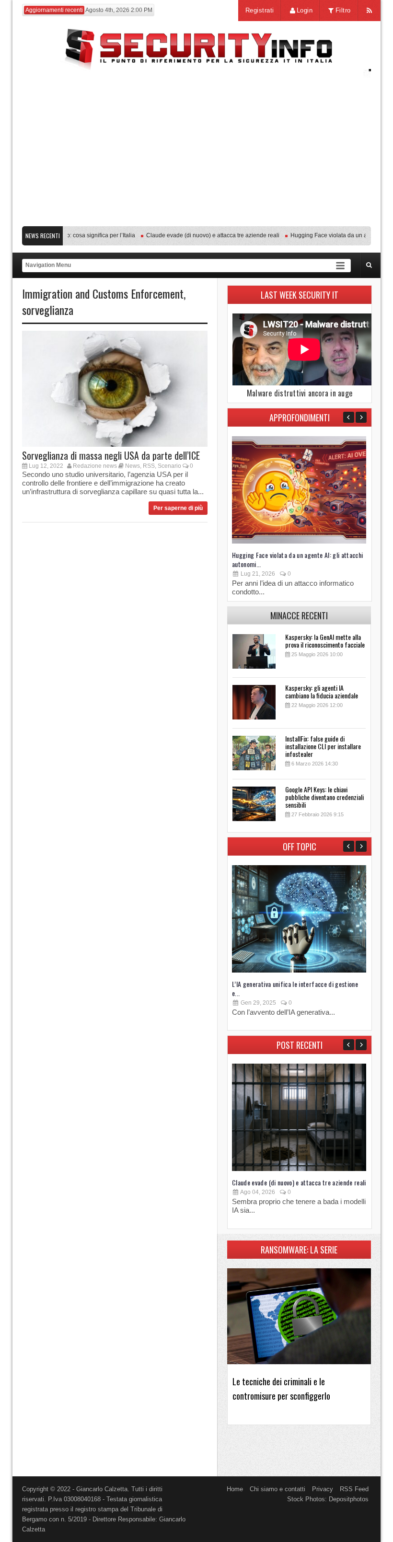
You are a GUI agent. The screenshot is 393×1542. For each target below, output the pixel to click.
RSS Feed (354, 1489)
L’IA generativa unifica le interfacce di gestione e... (295, 988)
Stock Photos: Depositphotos (328, 1499)
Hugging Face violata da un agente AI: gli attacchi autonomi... (297, 559)
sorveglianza (47, 309)
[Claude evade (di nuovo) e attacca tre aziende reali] (299, 1168)
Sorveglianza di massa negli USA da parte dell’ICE (111, 455)
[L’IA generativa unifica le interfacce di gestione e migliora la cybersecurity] (299, 970)
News (132, 466)
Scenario (169, 466)
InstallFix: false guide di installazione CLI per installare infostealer (323, 746)
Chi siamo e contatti (277, 1489)
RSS (149, 466)
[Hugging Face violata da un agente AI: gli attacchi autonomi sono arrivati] (299, 541)
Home (235, 1489)
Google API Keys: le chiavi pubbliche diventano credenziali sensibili (324, 797)
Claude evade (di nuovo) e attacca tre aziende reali (200, 235)
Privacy (322, 1489)
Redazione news (95, 466)
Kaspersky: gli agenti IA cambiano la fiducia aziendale (321, 691)
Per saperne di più (178, 508)
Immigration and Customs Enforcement (103, 293)
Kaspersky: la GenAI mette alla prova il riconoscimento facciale (325, 640)
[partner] (196, 216)
